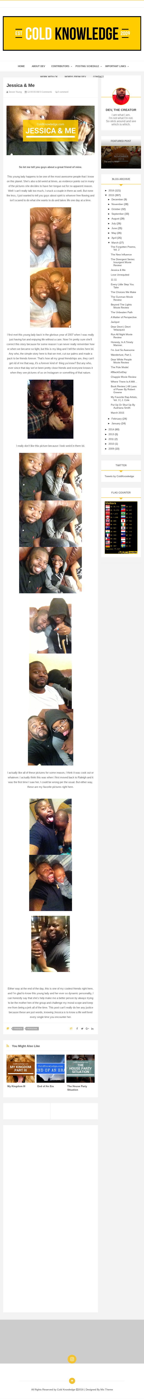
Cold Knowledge (66, 1389)
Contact (98, 76)
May (114, 233)
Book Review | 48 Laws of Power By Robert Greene (124, 389)
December (117, 199)
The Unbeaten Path (122, 312)
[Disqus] (50, 1172)
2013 (111, 434)
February (117, 418)
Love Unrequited (120, 274)
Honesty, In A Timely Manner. (122, 344)
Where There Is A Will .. (124, 381)
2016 (111, 190)
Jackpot (115, 322)
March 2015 (117, 412)
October (116, 209)
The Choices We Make (123, 292)
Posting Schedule (87, 66)
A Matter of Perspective (124, 317)
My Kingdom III (16, 1086)
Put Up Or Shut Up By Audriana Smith (123, 406)
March (115, 242)
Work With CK (49, 76)
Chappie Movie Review (123, 376)
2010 (111, 443)
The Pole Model (119, 367)
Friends (18, 1029)
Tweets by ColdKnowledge (119, 476)
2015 (111, 195)
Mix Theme (106, 1389)
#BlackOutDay (119, 372)
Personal (32, 1029)
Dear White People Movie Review (121, 361)
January (116, 423)
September (118, 213)
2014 (111, 429)
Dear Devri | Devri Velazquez (121, 328)
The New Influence (121, 254)
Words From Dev (75, 76)
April (114, 237)
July (114, 223)
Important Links (115, 66)
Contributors (60, 66)
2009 (111, 448)
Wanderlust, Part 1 (121, 354)
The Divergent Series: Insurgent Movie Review (123, 262)
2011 (111, 439)
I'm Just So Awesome (123, 350)
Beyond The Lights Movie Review (121, 306)
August (115, 218)
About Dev (38, 66)
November (117, 204)
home (21, 66)
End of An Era (45, 1086)
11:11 (114, 279)
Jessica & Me (118, 270)
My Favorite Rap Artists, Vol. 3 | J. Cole (124, 398)
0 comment (62, 92)
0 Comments (46, 92)
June (114, 228)
